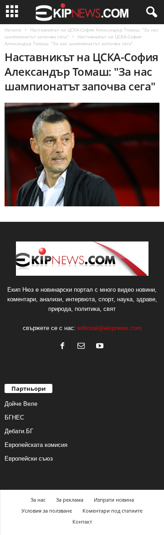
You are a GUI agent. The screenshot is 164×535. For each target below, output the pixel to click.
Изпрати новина (114, 499)
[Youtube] (100, 346)
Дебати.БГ (19, 431)
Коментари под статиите (112, 510)
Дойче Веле (21, 403)
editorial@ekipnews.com (109, 328)
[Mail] (83, 346)
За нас (38, 499)
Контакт (82, 521)
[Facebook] (64, 346)
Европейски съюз (29, 458)
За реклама (69, 499)
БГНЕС (14, 417)
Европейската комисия (36, 444)
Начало (13, 29)
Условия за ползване (46, 510)
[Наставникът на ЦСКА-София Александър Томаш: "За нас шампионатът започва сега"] (82, 154)
